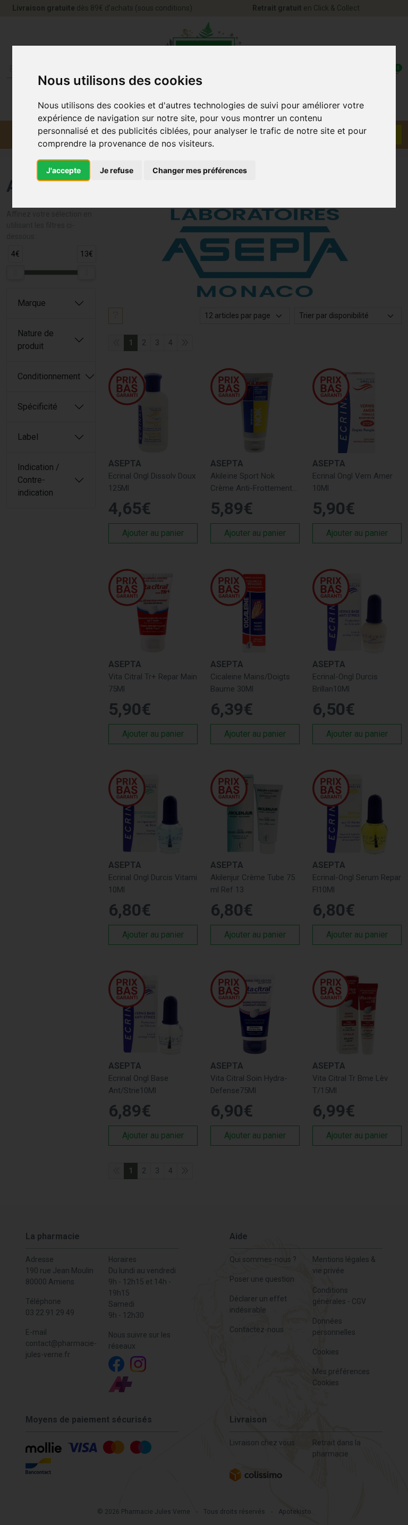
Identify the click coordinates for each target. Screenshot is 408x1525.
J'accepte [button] (63, 170)
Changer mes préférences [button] (199, 170)
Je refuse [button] (116, 170)
